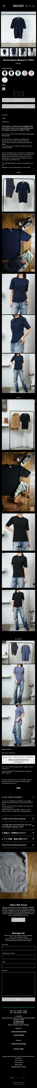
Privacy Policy (18, 1061)
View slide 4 (20, 898)
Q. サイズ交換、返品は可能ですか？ (15, 839)
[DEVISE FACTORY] (18, 6)
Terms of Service (18, 1063)
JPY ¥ (22, 1078)
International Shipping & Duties (14, 845)
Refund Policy (18, 1065)
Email (3, 962)
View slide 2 (16, 898)
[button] (30, 6)
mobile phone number (8, 954)
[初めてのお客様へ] (18, 763)
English (12, 1078)
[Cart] (33, 5)
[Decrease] (15, 94)
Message (4, 971)
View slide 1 (13, 898)
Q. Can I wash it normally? (12, 797)
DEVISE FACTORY (21, 1083)
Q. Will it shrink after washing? (14, 819)
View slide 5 (23, 898)
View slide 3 (18, 898)
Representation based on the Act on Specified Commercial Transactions (18, 1057)
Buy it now (18, 106)
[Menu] (4, 6)
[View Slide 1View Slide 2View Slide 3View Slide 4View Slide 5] (18, 876)
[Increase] (21, 94)
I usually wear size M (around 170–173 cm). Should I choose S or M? (16, 826)
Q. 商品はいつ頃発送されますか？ (14, 833)
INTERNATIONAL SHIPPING (18, 1067)
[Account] (26, 5)
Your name (5, 945)
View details (18, 920)
